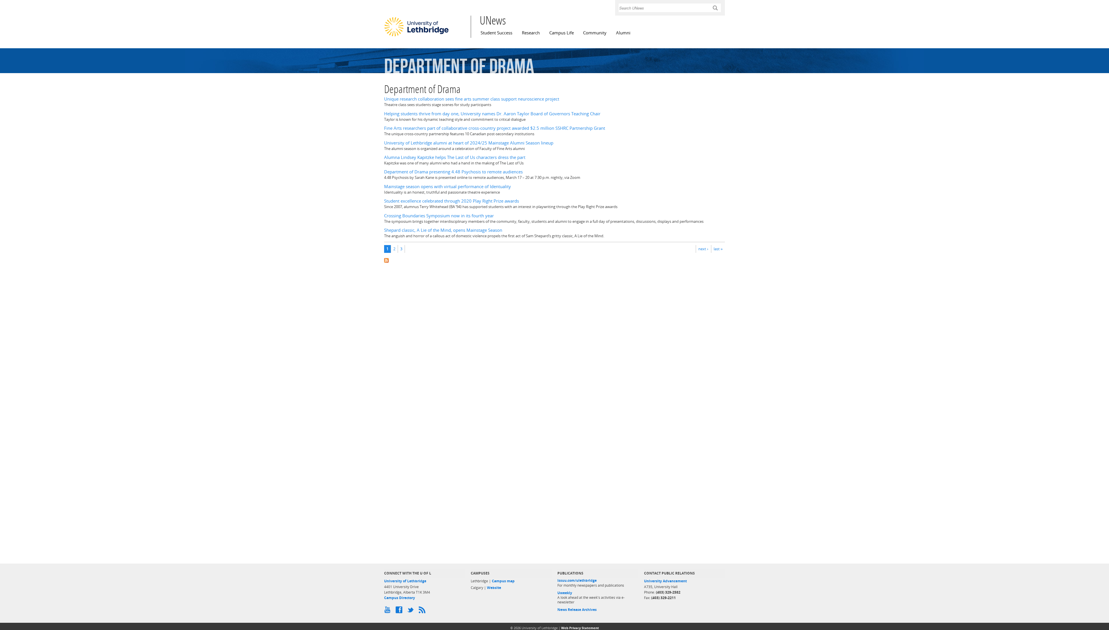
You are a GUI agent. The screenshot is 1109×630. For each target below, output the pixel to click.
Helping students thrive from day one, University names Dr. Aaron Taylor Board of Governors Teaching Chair (492, 114)
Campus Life (561, 33)
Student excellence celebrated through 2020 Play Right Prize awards (451, 201)
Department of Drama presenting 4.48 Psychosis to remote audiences (453, 172)
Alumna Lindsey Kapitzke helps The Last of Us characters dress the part (454, 157)
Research (531, 33)
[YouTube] (388, 611)
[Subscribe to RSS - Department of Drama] (554, 260)
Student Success (496, 33)
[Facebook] (400, 611)
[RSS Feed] (423, 611)
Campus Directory (399, 598)
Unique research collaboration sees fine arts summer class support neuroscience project (471, 99)
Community (594, 33)
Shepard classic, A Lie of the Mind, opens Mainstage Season (443, 230)
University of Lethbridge (405, 581)
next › (703, 248)
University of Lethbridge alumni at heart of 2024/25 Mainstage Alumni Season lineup (468, 143)
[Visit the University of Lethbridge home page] (416, 36)
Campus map (503, 581)
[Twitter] (411, 611)
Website (494, 587)
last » (718, 248)
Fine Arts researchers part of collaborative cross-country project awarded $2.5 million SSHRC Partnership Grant (494, 128)
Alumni (623, 33)
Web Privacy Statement (580, 628)
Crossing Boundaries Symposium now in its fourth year (439, 216)
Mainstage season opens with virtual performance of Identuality (447, 187)
